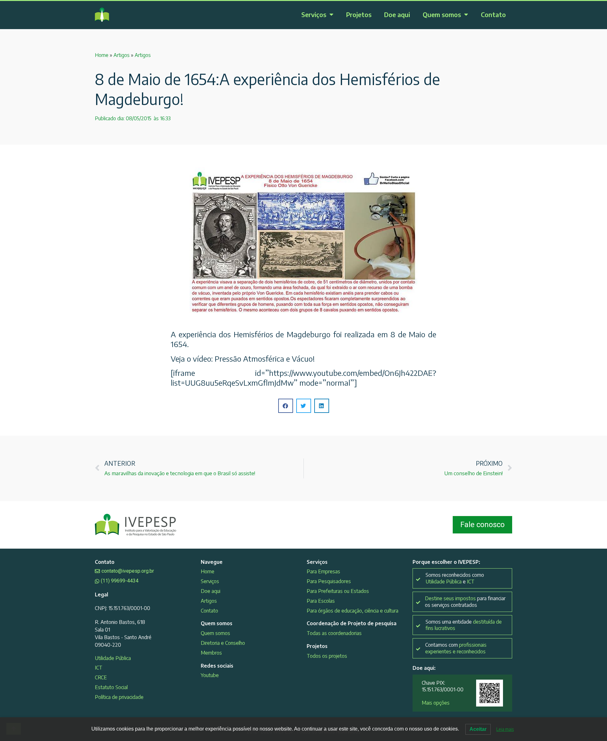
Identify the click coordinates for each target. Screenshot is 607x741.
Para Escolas (321, 601)
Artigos (121, 55)
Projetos (358, 14)
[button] (285, 406)
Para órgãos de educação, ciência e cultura (352, 610)
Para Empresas (323, 571)
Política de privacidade (119, 697)
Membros (211, 653)
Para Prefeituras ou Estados (338, 591)
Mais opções (436, 703)
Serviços (313, 14)
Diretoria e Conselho (223, 643)
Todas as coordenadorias (334, 633)
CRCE (101, 677)
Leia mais (505, 729)
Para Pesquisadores (329, 581)
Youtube (210, 675)
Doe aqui (397, 14)
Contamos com (456, 648)
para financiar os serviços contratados (465, 601)
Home (101, 55)
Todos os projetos (327, 656)
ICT (98, 667)
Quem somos (442, 14)
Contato (493, 14)
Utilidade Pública (113, 658)
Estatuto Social (111, 687)
